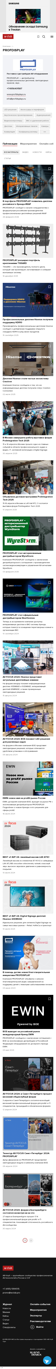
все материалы (11, 152)
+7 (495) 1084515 (11, 1288)
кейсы (49, 152)
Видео (6, 1323)
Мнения (6, 1312)
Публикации (10, 143)
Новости (7, 1308)
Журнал (7, 1304)
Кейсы (6, 1316)
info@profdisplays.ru (16, 98)
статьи (7, 158)
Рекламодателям (40, 1321)
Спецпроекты (9, 1327)
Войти (39, 1326)
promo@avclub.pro (11, 1292)
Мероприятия (28, 143)
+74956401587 (14, 88)
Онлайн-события (40, 1304)
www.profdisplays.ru (16, 94)
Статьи (6, 1320)
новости (37, 152)
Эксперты (36, 1315)
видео (25, 152)
